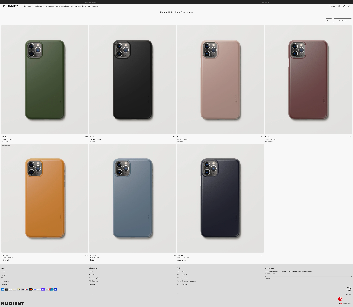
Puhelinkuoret (27, 6)
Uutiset (3, 272)
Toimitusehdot (181, 272)
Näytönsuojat (50, 6)
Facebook (4, 294)
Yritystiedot (92, 284)
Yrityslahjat (4, 284)
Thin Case (5, 137)
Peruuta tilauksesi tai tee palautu (186, 281)
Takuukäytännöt (93, 281)
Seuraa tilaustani (182, 284)
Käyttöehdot (92, 275)
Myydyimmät (4, 275)
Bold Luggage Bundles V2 (78, 6)
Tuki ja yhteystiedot (182, 278)
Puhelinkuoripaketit (38, 6)
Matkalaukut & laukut (62, 6)
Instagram (92, 294)
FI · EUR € (332, 6)
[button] (4, 6)
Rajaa (328, 21)
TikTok (179, 294)
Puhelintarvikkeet (93, 6)
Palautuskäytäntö (182, 275)
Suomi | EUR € (349, 294)
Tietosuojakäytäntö (94, 278)
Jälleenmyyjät (5, 281)
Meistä (91, 272)
